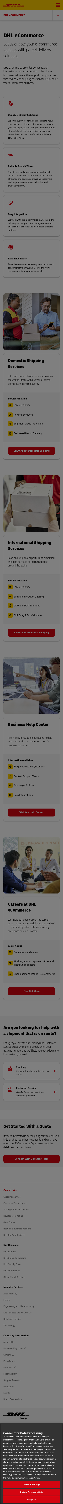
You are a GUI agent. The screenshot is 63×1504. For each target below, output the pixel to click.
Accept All (31, 1499)
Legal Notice (34, 1478)
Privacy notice (21, 1478)
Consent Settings (31, 1484)
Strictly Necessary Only (31, 1492)
